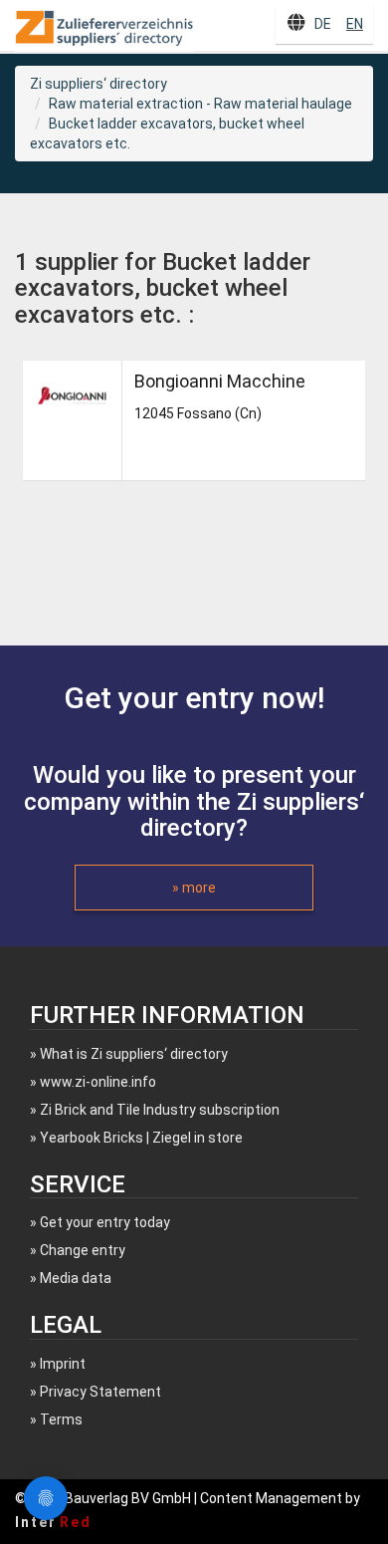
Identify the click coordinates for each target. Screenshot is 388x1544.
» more (194, 888)
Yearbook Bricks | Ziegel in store (141, 1138)
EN (354, 24)
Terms (61, 1419)
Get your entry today (105, 1222)
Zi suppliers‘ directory (98, 84)
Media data (75, 1278)
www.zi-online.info (98, 1082)
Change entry (82, 1250)
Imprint (63, 1364)
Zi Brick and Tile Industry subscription (160, 1110)
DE (322, 24)
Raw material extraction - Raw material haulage (200, 104)
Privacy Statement (100, 1392)
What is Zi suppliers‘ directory (134, 1054)
